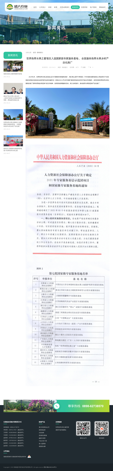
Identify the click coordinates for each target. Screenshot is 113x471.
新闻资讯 (75, 7)
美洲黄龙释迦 (43, 435)
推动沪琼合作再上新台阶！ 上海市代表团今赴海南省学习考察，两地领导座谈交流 (13, 98)
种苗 (49, 7)
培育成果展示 (64, 7)
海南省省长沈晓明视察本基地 (13, 74)
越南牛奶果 (42, 438)
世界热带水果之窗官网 (62, 427)
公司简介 (42, 7)
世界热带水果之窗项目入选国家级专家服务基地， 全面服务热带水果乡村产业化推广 (13, 124)
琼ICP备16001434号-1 (50, 467)
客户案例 (93, 7)
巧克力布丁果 (43, 441)
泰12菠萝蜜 (42, 443)
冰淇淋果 (41, 432)
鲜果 (55, 7)
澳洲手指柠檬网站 (61, 430)
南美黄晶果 (42, 430)
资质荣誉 (84, 7)
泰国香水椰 (42, 446)
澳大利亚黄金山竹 (44, 427)
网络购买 (102, 7)
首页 (35, 7)
